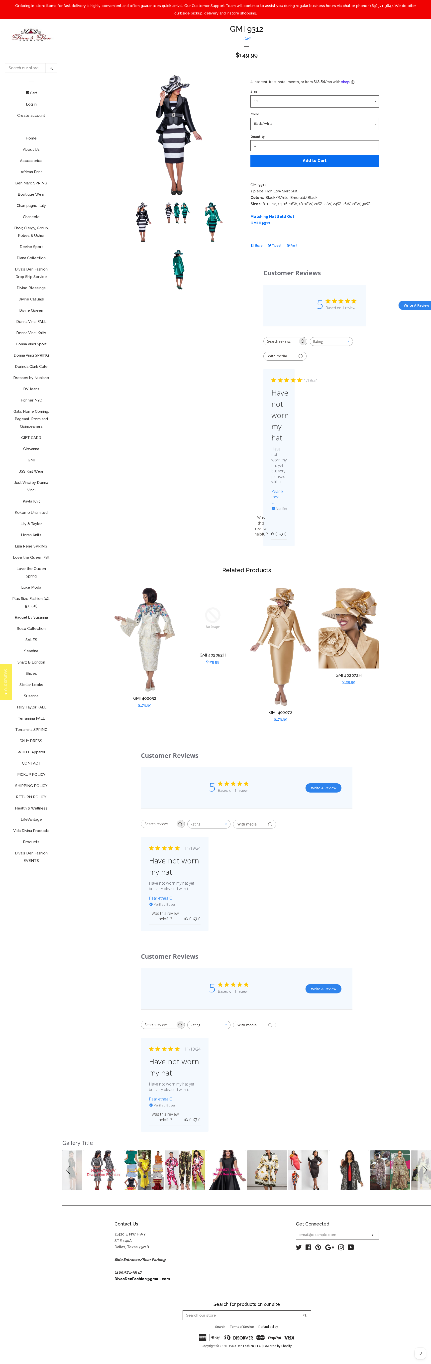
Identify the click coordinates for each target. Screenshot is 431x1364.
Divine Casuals (31, 299)
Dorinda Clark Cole (31, 366)
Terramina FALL (31, 718)
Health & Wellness (31, 808)
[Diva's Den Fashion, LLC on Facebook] (308, 1248)
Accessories (31, 160)
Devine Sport (31, 247)
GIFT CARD (31, 437)
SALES (31, 640)
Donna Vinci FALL (31, 321)
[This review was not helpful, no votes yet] (281, 534)
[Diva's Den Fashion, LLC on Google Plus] (330, 1248)
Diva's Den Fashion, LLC (244, 1346)
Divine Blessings (31, 288)
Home (31, 138)
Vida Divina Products (31, 830)
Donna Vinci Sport (31, 344)
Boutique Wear (31, 194)
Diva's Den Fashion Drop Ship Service (31, 273)
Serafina (31, 651)
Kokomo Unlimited (31, 512)
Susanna (31, 696)
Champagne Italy (31, 205)
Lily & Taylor (31, 524)
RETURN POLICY (31, 797)
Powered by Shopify (277, 1346)
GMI (31, 460)
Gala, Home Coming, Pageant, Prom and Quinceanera (31, 419)
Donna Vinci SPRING (31, 355)
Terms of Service (242, 1327)
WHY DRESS (31, 741)
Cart (33, 93)
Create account (31, 115)
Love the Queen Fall (31, 557)
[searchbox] (281, 341)
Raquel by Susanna (31, 617)
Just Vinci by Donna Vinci (31, 486)
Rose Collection (31, 628)
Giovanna (31, 449)
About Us (31, 149)
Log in (31, 104)
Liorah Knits (31, 535)
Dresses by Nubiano (31, 378)
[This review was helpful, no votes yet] (272, 534)
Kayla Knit (31, 501)
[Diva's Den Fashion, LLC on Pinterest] (318, 1248)
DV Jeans (31, 389)
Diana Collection (31, 258)
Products (31, 842)
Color (254, 114)
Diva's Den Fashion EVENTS (31, 857)
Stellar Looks (31, 684)
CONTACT (31, 763)
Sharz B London (31, 662)
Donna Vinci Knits (31, 333)
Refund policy (268, 1327)
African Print (31, 172)
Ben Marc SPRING (31, 183)
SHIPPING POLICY (31, 786)
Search (220, 1327)
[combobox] (331, 341)
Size (253, 92)
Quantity (257, 136)
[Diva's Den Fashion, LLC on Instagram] (341, 1248)
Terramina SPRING (31, 729)
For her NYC (31, 400)
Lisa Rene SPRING (31, 546)
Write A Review (323, 788)
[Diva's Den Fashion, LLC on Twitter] (299, 1248)
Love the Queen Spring (31, 572)
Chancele (31, 217)
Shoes (31, 673)
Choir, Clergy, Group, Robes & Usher (31, 232)
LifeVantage (31, 819)
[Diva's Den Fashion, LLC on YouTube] (351, 1248)
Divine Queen (31, 310)
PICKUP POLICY (31, 774)
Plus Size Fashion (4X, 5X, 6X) (31, 602)
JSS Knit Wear (31, 471)
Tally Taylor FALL (31, 707)
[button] (69, 1170)
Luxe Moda (31, 587)
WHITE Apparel (31, 752)
